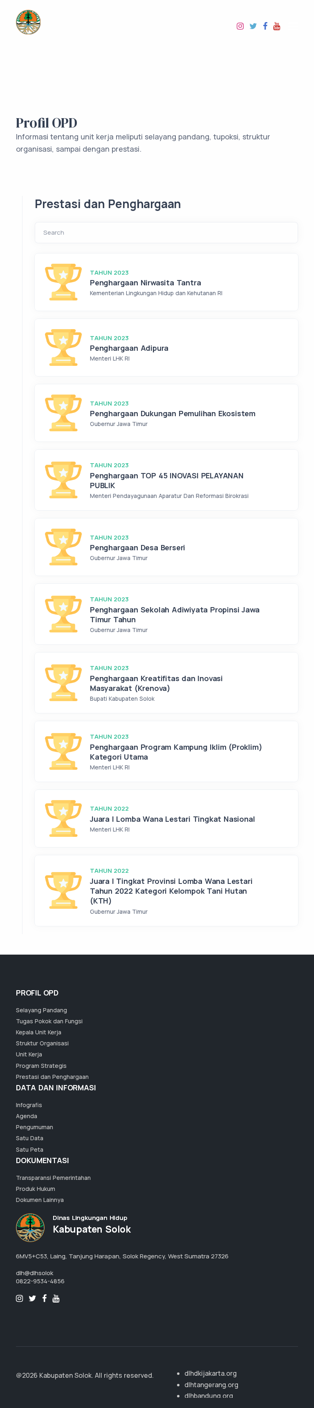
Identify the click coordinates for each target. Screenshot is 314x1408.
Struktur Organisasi (42, 1043)
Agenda (26, 1116)
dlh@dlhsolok (34, 1273)
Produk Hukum (35, 1189)
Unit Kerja (29, 1054)
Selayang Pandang (41, 1010)
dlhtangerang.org (211, 1384)
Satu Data (29, 1138)
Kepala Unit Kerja (38, 1032)
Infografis (29, 1105)
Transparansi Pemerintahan (53, 1178)
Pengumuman (34, 1127)
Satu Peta (29, 1149)
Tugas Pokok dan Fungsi (49, 1021)
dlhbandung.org (208, 1395)
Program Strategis (41, 1065)
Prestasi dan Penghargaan (52, 1077)
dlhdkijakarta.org (210, 1373)
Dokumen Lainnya (40, 1200)
